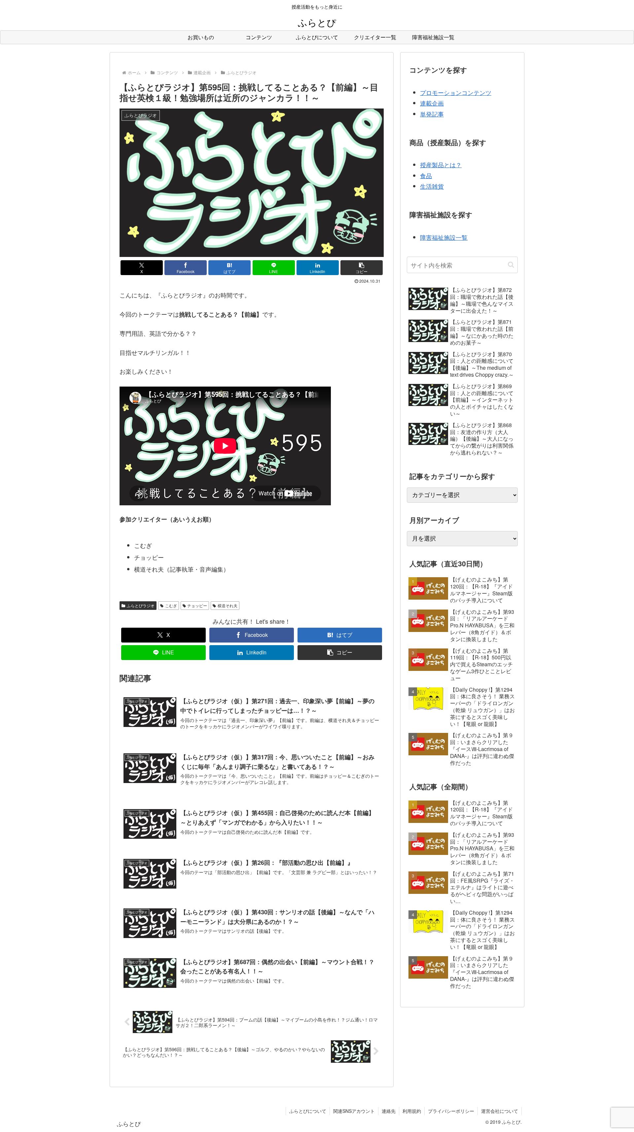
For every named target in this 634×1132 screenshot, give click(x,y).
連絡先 (389, 1111)
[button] (361, 267)
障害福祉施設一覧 (444, 237)
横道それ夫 (227, 605)
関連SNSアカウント (354, 1111)
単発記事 (432, 114)
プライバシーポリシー (451, 1111)
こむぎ (171, 605)
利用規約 (412, 1111)
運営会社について (499, 1111)
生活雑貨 (432, 186)
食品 (426, 175)
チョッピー (197, 605)
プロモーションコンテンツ (455, 92)
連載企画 (432, 103)
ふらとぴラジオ (141, 605)
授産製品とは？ (441, 164)
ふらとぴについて (307, 1111)
